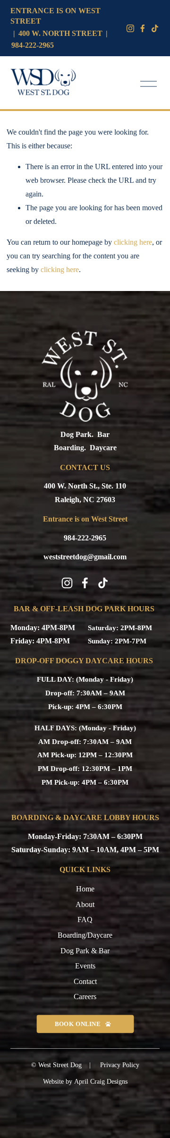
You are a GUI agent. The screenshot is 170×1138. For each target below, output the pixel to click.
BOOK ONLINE (77, 1023)
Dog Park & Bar (85, 951)
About (85, 904)
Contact (85, 981)
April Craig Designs (101, 1081)
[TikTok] (103, 583)
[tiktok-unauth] (155, 28)
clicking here (133, 242)
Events (85, 966)
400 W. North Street (60, 33)
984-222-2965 (32, 45)
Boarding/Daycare (85, 935)
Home (85, 889)
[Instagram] (130, 28)
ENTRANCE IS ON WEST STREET (55, 16)
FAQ (85, 920)
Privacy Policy (119, 1065)
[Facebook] (142, 28)
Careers (85, 997)
